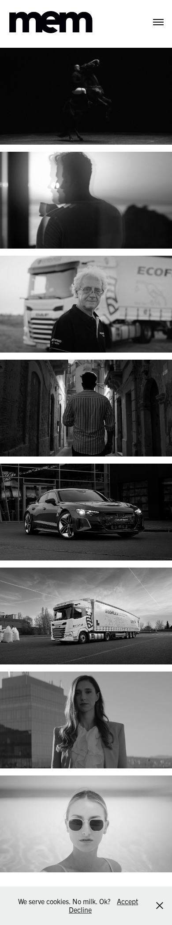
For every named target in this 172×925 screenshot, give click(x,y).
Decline (80, 909)
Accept (127, 901)
